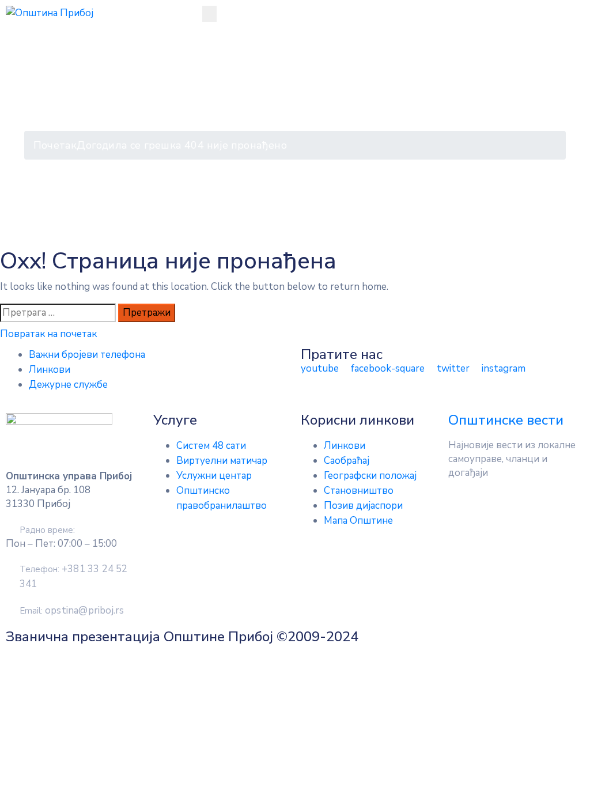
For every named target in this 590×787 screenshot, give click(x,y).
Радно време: (47, 530)
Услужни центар (214, 475)
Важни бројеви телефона (87, 354)
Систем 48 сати (211, 445)
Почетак (55, 145)
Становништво (359, 490)
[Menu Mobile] (209, 14)
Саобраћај (346, 460)
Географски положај (370, 475)
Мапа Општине (358, 520)
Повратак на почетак (48, 333)
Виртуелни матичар (221, 460)
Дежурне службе (68, 384)
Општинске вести (505, 420)
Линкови (49, 369)
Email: (72, 610)
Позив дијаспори (363, 505)
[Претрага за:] (58, 313)
